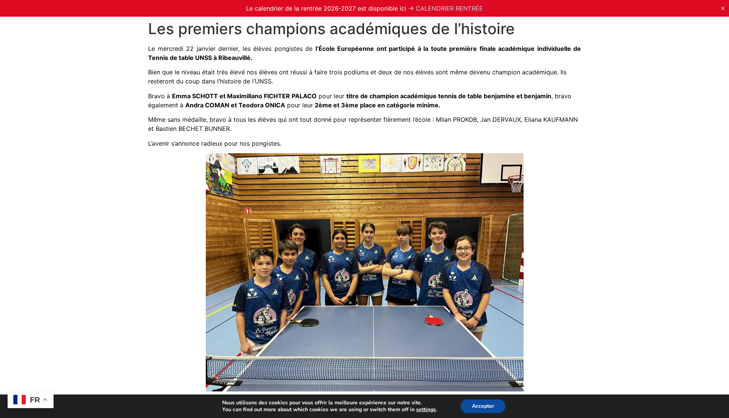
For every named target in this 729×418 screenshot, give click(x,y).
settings (426, 409)
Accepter (483, 406)
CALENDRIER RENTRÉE (449, 8)
